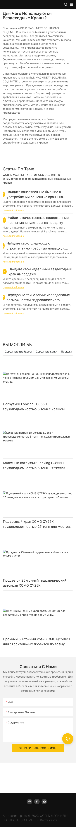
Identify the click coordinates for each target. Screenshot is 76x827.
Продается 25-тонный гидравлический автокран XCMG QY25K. (34, 582)
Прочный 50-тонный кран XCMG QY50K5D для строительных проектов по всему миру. (37, 642)
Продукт (66, 351)
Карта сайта (48, 820)
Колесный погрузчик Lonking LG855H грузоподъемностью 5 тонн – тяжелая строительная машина (34, 465)
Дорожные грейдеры (18, 351)
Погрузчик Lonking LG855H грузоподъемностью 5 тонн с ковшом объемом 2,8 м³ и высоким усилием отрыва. (34, 407)
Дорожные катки (46, 351)
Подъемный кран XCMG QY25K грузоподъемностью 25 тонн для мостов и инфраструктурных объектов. (38, 524)
